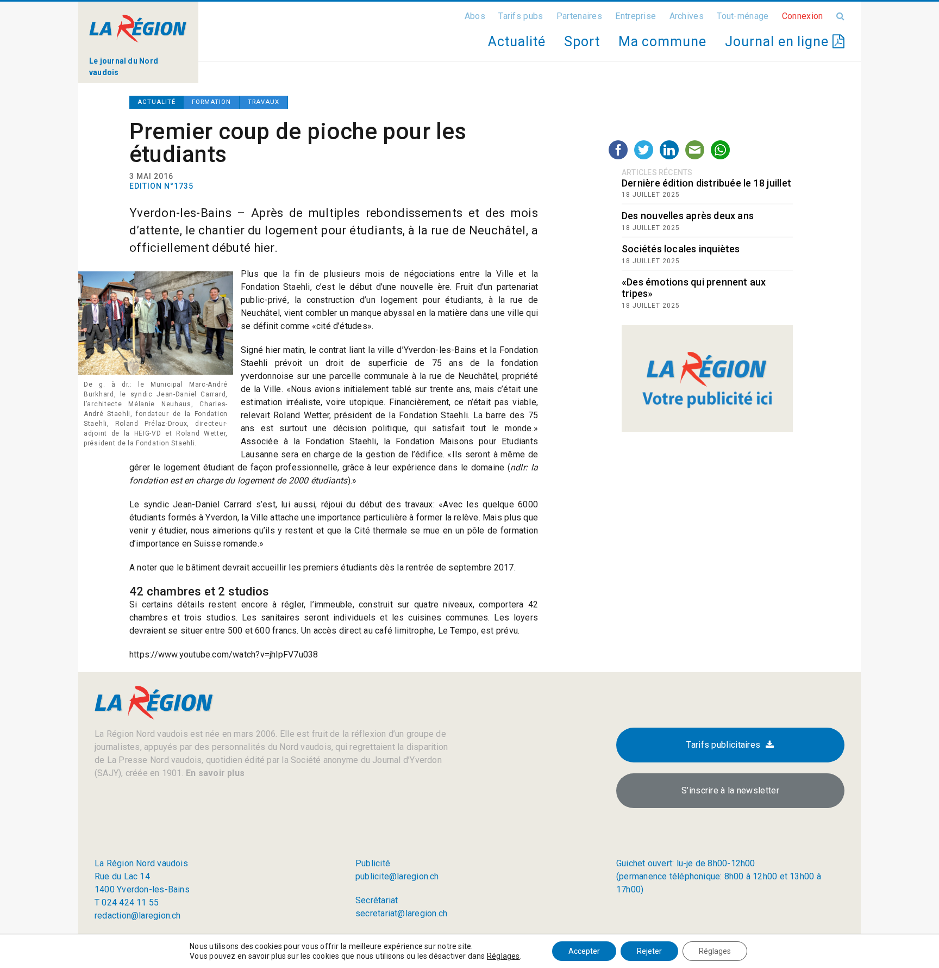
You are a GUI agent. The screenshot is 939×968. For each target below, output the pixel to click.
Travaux (263, 102)
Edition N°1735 (161, 186)
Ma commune (662, 41)
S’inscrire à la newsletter (730, 790)
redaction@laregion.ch (138, 915)
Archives (686, 16)
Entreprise (635, 16)
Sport (582, 41)
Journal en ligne (778, 41)
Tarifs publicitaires (723, 745)
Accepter (584, 951)
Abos (475, 16)
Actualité (516, 41)
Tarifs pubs (520, 16)
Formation (211, 102)
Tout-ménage (742, 16)
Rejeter (649, 951)
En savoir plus (214, 773)
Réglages (503, 956)
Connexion (802, 16)
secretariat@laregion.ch (401, 913)
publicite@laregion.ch (397, 876)
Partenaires (579, 16)
